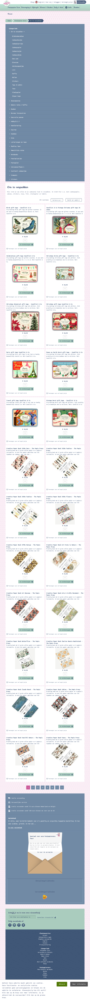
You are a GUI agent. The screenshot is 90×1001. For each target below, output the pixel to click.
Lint (13, 70)
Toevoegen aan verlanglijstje (17, 248)
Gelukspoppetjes (18, 66)
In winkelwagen (25, 244)
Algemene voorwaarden (45, 939)
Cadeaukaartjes (17, 43)
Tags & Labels (17, 85)
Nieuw (10, 14)
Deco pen (15, 58)
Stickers (15, 81)
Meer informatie (79, 984)
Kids (12, 138)
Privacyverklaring (45, 944)
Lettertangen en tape (18, 142)
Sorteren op (56, 200)
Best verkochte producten (45, 961)
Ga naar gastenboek (15, 827)
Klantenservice (45, 933)
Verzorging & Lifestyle (30, 7)
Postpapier (15, 163)
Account (45, 935)
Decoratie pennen (17, 117)
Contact (45, 943)
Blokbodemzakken (18, 36)
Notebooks (14, 154)
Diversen (15, 62)
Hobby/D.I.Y (15, 121)
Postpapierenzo (45, 967)
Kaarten (13, 130)
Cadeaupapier (16, 47)
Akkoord (62, 984)
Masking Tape (15, 146)
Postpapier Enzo (14, 7)
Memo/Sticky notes (17, 150)
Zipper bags (16, 96)
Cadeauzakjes (16, 55)
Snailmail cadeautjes (18, 171)
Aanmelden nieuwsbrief (45, 917)
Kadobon (13, 134)
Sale (70, 7)
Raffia (14, 73)
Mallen (14, 77)
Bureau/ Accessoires (18, 113)
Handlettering (16, 125)
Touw (13, 88)
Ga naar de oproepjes (45, 852)
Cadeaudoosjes (17, 40)
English (45, 941)
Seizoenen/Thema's (17, 167)
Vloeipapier (16, 92)
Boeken (13, 109)
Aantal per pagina (73, 200)
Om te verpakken (17, 31)
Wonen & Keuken (46, 7)
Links (45, 977)
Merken (76, 7)
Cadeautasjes (16, 51)
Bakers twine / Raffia (19, 105)
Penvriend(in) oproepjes (45, 969)
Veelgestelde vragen (45, 937)
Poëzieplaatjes (16, 158)
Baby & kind (58, 7)
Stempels (14, 175)
